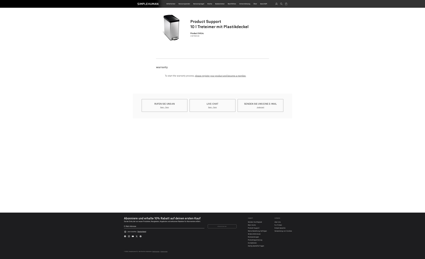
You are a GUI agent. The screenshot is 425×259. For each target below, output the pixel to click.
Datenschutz (163, 251)
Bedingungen (155, 251)
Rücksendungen (253, 237)
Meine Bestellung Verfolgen (257, 231)
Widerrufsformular (254, 234)
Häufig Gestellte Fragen (256, 246)
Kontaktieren (252, 243)
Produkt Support (253, 228)
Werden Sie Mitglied (255, 222)
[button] (171, 4)
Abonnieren (222, 226)
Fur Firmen (278, 225)
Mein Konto (252, 225)
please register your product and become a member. (220, 75)
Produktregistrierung (255, 240)
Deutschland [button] (141, 232)
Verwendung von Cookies (283, 231)
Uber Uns (277, 222)
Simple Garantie (279, 228)
